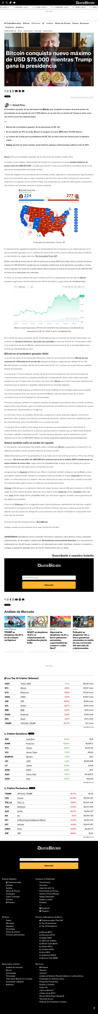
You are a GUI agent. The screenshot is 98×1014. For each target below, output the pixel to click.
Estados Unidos (47, 31)
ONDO (7, 829)
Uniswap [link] (7, 488)
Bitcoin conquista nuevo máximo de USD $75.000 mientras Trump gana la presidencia (49, 59)
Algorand (52, 629)
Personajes (10, 976)
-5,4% (85, 7)
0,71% (69, 7)
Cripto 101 (43, 987)
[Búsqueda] (8, 2)
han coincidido (44, 341)
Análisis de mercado (10, 31)
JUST (28, 761)
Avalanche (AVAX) (48, 955)
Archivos (20, 27)
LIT (6, 765)
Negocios (10, 926)
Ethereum (35, 23)
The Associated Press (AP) (46, 256)
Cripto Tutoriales (13, 896)
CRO (7, 798)
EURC (7, 770)
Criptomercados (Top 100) (52, 920)
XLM (7, 811)
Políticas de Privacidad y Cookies (53, 1002)
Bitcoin (26, 23)
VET (7, 824)
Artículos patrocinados (15, 935)
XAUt (7, 774)
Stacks (29, 748)
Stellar (20, 811)
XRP (7, 701)
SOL (7, 706)
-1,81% (53, 7)
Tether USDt (26, 684)
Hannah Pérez (19, 105)
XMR (93, 7)
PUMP (7, 743)
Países (8, 920)
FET (6, 820)
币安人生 (8, 802)
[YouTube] (17, 91)
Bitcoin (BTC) (46, 932)
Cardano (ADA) (47, 949)
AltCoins (29, 629)
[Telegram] (20, 91)
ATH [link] (61, 132)
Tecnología (10, 929)
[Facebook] (11, 91)
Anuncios (43, 885)
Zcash (23, 719)
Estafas (9, 888)
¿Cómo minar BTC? (47, 993)
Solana (23, 706)
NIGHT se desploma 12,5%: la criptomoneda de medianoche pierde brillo (37, 637)
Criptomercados (14, 882)
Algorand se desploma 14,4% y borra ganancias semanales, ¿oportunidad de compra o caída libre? (59, 640)
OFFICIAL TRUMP (28, 723)
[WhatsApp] (8, 91)
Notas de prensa (13, 932)
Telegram (45, 911)
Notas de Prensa (62, 23)
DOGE (23, 7)
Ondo (19, 829)
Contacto (9, 27)
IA (43, 23)
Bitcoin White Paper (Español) (51, 996)
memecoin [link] (75, 475)
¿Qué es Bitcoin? (46, 990)
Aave (28, 779)
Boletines (10, 984)
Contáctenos (44, 882)
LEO (61, 7)
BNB (7, 710)
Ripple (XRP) (46, 938)
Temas (75, 23)
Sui (18, 815)
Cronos (20, 798)
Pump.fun (30, 743)
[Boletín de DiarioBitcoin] (23, 91)
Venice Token (31, 752)
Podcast (11, 902)
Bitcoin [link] (46, 109)
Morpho (29, 757)
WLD (7, 807)
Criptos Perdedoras (17, 788)
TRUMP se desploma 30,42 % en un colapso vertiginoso (13, 636)
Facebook (45, 908)
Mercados (10, 923)
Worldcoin (21, 807)
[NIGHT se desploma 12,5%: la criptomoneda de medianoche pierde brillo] (37, 622)
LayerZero (30, 739)
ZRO (7, 739)
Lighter (29, 765)
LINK (77, 7)
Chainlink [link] (77, 492)
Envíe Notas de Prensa (48, 891)
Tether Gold (31, 774)
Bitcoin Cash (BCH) (49, 943)
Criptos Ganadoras (17, 733)
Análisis (49, 23)
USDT (7, 684)
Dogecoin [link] (23, 472)
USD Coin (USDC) (48, 941)
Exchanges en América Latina (51, 979)
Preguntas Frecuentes (48, 982)
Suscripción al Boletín (15, 982)
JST (6, 761)
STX (7, 748)
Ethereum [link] (19, 504)
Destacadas (37, 31)
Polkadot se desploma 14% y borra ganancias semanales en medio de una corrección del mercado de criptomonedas (83, 640)
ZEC (44, 7)
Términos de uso (46, 999)
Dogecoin (25, 714)
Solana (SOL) (46, 946)
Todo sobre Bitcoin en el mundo (19, 979)
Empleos (43, 902)
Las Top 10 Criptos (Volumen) (22, 678)
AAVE (7, 779)
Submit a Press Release (49, 894)
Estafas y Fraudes (46, 984)
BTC (7, 688)
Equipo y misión (45, 899)
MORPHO (9, 757)
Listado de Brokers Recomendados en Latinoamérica (61, 976)
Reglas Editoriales (46, 896)
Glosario (9, 899)
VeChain (20, 824)
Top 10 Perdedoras (49, 926)
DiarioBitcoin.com (88, 727)
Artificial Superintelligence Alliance (31, 820)
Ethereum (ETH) (48, 935)
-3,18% (35, 7)
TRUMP (8, 723)
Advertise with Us (46, 888)
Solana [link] (9, 145)
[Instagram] (13, 91)
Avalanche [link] (62, 492)
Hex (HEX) (45, 952)
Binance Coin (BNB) (49, 958)
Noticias (9, 885)
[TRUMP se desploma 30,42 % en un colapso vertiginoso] (14, 622)
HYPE (4, 7)
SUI (6, 815)
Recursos (84, 23)
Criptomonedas (28, 31)
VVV (7, 752)
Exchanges (10, 894)
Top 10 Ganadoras (48, 923)
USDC (7, 697)
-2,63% (14, 7)
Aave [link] (11, 495)
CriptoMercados (13, 23)
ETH (7, 692)
